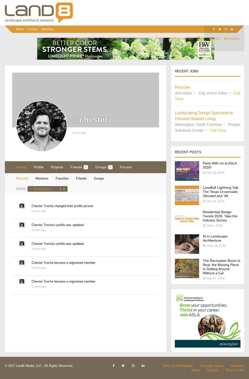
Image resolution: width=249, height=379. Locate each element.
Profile (39, 167)
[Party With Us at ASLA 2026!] (187, 179)
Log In (216, 38)
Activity (21, 167)
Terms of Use (234, 370)
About (20, 29)
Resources (140, 38)
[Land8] (39, 22)
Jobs (91, 38)
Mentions (42, 178)
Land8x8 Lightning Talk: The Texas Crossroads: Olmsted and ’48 (221, 192)
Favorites (62, 178)
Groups (103, 167)
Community (72, 38)
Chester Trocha (42, 206)
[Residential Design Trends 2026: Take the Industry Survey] (187, 228)
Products (123, 38)
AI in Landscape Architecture (215, 238)
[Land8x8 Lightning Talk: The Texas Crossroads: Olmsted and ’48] (187, 204)
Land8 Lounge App (180, 38)
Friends (79, 167)
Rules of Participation (178, 366)
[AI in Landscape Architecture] (187, 252)
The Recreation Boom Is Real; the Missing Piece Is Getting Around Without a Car (221, 267)
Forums (126, 167)
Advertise (47, 29)
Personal (22, 178)
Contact (32, 29)
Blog (58, 38)
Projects (108, 38)
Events (159, 38)
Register (233, 38)
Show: (21, 189)
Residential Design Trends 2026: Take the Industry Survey (220, 216)
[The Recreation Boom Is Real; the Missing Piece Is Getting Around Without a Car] (187, 277)
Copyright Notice (211, 366)
